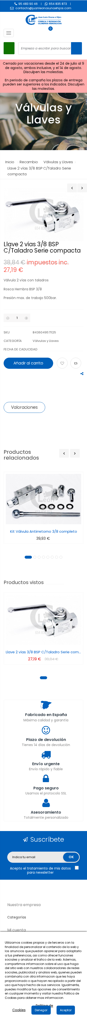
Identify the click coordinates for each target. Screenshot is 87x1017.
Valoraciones (24, 407)
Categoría (13, 341)
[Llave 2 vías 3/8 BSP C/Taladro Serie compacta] (43, 619)
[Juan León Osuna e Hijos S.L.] (43, 20)
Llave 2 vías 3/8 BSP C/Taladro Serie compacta (43, 652)
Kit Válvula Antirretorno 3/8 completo (43, 531)
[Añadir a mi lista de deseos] (63, 363)
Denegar (41, 1010)
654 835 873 (58, 4)
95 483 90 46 (28, 4)
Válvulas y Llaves (46, 341)
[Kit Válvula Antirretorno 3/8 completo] (43, 499)
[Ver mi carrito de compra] (48, 33)
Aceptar (66, 1010)
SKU (7, 332)
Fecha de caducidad (20, 349)
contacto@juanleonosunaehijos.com (43, 8)
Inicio (9, 161)
